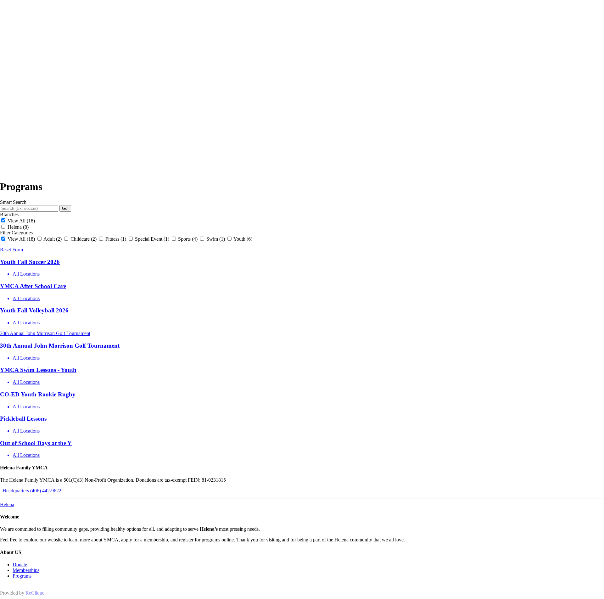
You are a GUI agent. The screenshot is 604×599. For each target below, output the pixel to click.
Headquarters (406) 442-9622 (30, 490)
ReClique (34, 593)
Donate (20, 564)
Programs (22, 576)
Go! (65, 208)
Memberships (26, 570)
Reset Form (11, 249)
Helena (7, 504)
